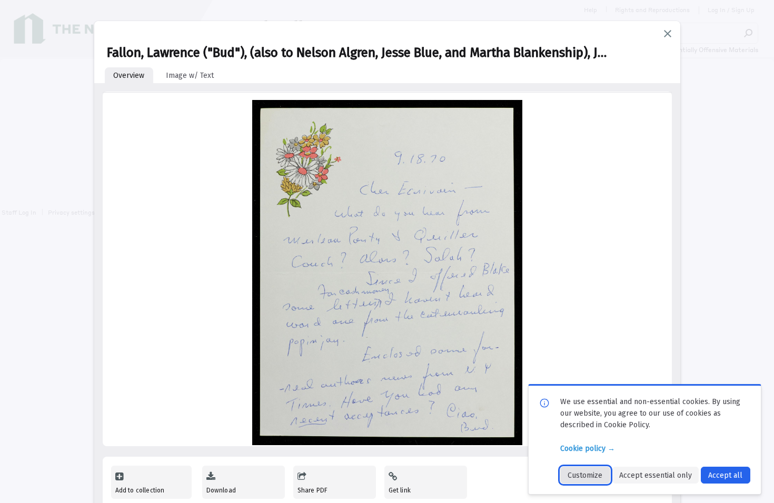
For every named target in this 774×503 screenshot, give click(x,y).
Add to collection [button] (140, 490)
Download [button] (221, 490)
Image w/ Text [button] (190, 75)
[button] (667, 33)
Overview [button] (128, 75)
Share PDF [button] (312, 490)
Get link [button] (400, 490)
